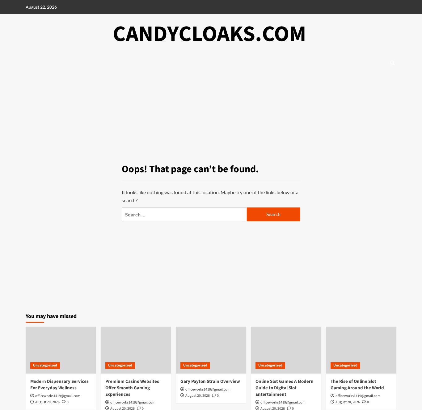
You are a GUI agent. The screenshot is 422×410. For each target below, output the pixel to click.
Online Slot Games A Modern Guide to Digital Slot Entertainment (284, 388)
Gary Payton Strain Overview (210, 381)
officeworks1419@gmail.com (57, 396)
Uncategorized (45, 365)
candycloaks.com (209, 34)
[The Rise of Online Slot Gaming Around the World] (361, 350)
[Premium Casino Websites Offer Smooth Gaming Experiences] (136, 350)
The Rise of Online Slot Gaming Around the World (357, 384)
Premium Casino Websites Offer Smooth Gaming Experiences (132, 388)
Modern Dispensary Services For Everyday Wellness (59, 384)
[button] (392, 62)
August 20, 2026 (47, 402)
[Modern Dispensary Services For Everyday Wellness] (61, 350)
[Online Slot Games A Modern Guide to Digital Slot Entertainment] (286, 350)
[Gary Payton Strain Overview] (211, 350)
